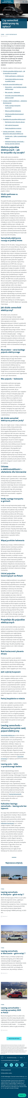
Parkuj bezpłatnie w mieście (13, 128)
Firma (2, 34)
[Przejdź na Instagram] (11, 1065)
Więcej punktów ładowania (13, 111)
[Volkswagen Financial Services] (7, 2)
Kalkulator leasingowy (7, 823)
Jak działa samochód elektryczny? (12, 84)
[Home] (2, 1057)
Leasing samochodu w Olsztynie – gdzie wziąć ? (12, 893)
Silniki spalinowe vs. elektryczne (14, 76)
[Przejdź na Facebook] (22, 1065)
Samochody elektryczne (8, 735)
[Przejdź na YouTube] (16, 1065)
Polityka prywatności (6, 1070)
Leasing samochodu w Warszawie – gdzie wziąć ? (13, 952)
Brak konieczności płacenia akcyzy (15, 122)
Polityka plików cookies (6, 1073)
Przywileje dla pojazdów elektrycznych (14, 119)
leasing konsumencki (15, 794)
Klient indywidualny (11, 34)
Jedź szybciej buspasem (12, 125)
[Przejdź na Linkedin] (6, 1065)
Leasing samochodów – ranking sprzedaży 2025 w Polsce (11, 1010)
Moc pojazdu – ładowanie (12, 92)
